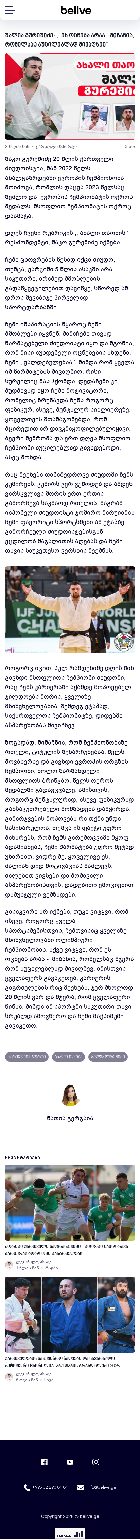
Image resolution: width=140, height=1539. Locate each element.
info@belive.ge (101, 1488)
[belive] (76, 10)
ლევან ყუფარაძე (33, 1262)
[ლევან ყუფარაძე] (9, 1265)
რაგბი (51, 1268)
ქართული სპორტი (56, 146)
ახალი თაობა (68, 1057)
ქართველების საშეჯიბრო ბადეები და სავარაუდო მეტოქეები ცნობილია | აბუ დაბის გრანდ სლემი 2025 (62, 1362)
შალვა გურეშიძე (108, 1057)
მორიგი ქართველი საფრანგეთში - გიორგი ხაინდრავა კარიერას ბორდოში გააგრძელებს (66, 1250)
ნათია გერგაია (70, 1118)
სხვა (49, 1380)
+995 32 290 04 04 (50, 1488)
